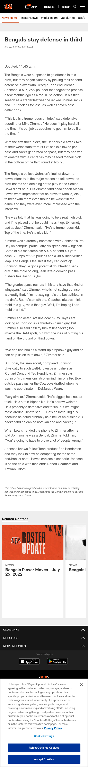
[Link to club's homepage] (8, 5)
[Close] (81, 684)
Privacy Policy (53, 728)
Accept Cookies (44, 759)
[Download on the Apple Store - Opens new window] (29, 661)
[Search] (75, 6)
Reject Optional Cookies (44, 747)
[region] (44, 722)
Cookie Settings (44, 736)
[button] (28, 6)
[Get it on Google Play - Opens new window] (57, 663)
